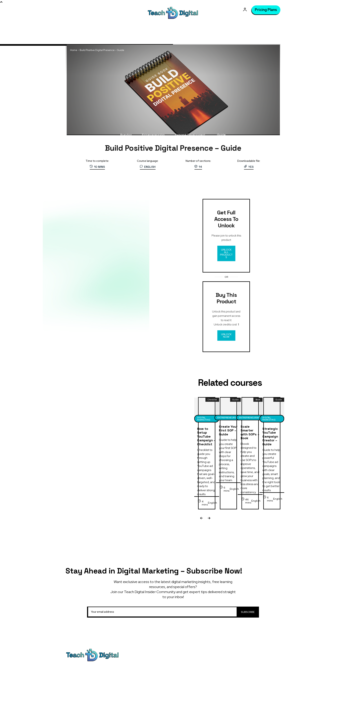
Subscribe (248, 612)
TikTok (253, 662)
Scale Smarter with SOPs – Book (250, 432)
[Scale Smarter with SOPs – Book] (250, 407)
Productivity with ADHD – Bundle (206, 673)
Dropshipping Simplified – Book (205, 686)
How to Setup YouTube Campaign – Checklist (206, 436)
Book (258, 399)
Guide (221, 135)
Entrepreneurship (153, 135)
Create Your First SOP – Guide (228, 430)
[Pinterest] (226, 187)
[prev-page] (201, 518)
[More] (243, 187)
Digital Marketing (203, 418)
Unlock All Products (226, 253)
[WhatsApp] (234, 187)
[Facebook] (209, 187)
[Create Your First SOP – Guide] (228, 407)
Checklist (212, 399)
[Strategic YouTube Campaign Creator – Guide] (272, 407)
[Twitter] (217, 187)
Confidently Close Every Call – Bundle (209, 679)
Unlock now (226, 335)
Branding (126, 135)
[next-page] (208, 518)
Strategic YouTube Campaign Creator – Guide (270, 436)
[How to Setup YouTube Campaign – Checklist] (206, 407)
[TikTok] (246, 663)
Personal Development (190, 135)
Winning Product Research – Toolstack (210, 704)
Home (73, 50)
